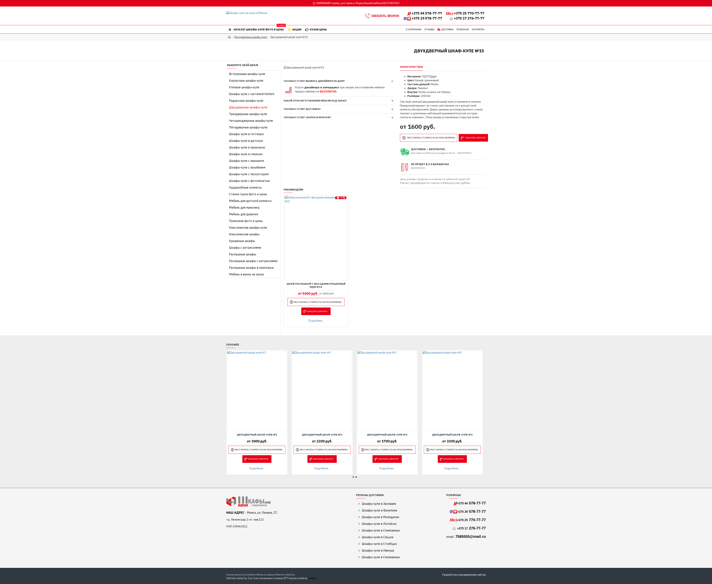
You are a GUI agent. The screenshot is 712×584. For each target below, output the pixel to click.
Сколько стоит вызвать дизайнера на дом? (314, 81)
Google (312, 578)
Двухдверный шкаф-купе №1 (257, 434)
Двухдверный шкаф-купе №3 (387, 434)
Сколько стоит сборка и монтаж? (307, 117)
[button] (353, 477)
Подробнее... (316, 320)
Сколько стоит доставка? (302, 109)
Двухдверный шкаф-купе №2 (322, 434)
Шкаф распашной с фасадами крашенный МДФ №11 (315, 285)
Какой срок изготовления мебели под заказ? (315, 100)
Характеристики (411, 67)
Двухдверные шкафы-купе (250, 37)
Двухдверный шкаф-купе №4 (452, 434)
